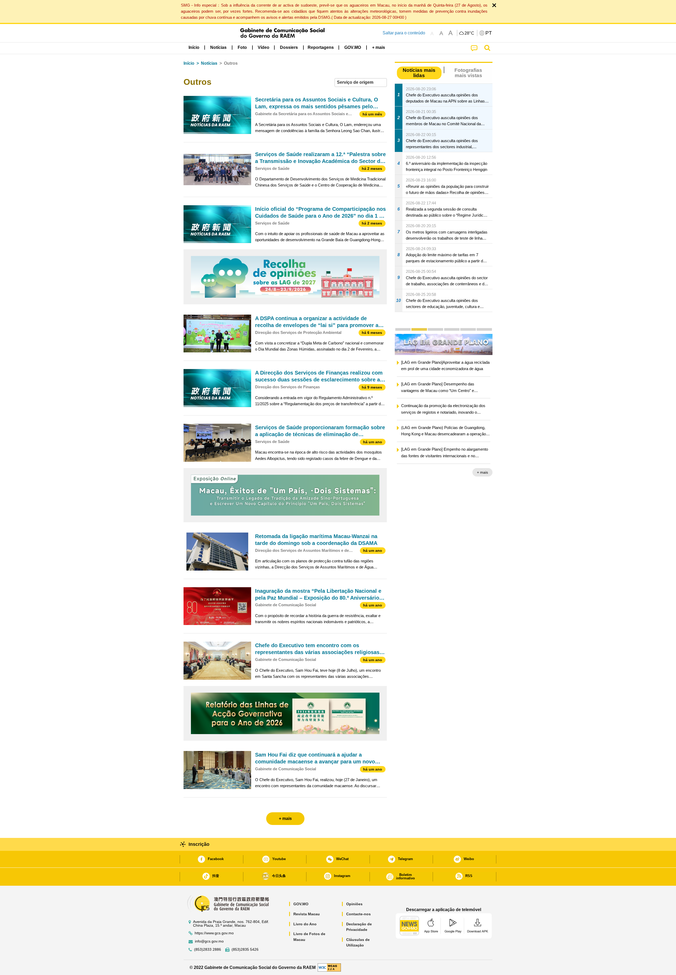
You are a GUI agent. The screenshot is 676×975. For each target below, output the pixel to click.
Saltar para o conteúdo (404, 33)
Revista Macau (306, 914)
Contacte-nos (358, 914)
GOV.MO (300, 904)
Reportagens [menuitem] (321, 47)
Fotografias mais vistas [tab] (468, 72)
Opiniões (354, 904)
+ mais (482, 473)
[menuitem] (218, 48)
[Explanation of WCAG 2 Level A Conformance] (329, 967)
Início (189, 63)
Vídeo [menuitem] (263, 47)
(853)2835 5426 (245, 949)
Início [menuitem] (194, 47)
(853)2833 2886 (207, 949)
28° (469, 33)
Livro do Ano (305, 924)
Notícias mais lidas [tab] (419, 72)
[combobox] (361, 82)
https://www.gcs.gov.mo (214, 933)
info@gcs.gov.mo (209, 941)
